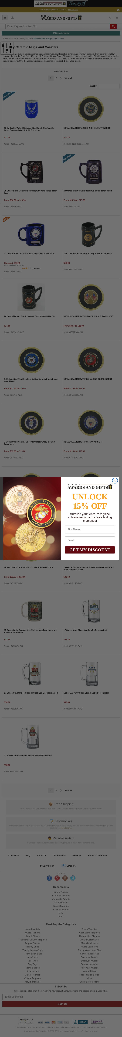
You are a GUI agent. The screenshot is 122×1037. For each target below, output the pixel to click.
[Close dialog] (115, 480)
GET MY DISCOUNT (90, 549)
